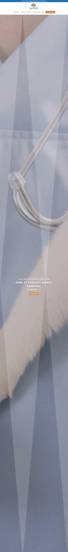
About (17, 12)
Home (14, 12)
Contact (43, 12)
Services (23, 12)
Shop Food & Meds (37, 12)
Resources (28, 12)
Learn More (33, 293)
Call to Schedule (50, 12)
